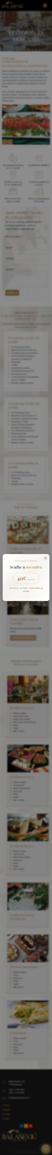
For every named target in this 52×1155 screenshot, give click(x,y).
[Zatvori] (45, 558)
